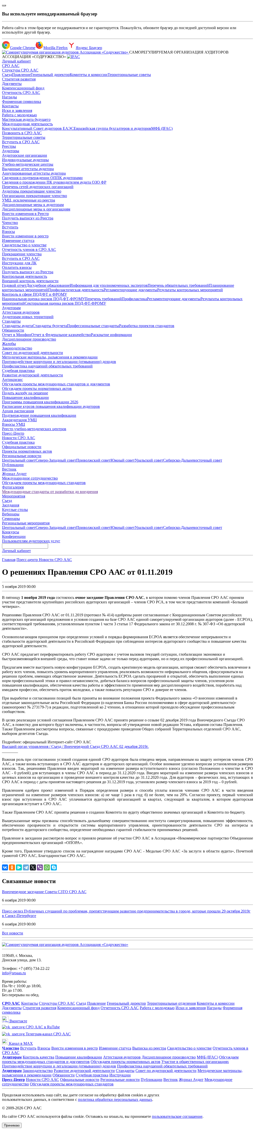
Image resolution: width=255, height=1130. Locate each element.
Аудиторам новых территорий (28, 317)
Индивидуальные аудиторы (25, 160)
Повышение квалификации (25, 397)
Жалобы (9, 344)
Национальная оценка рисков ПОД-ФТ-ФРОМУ (43, 299)
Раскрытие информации (111, 335)
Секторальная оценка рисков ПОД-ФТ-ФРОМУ (65, 303)
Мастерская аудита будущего (26, 119)
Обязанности (13, 330)
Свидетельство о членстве (24, 245)
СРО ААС (10, 66)
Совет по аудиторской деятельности (32, 353)
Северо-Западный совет (56, 460)
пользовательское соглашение (177, 1116)
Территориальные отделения (171, 1003)
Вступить (10, 227)
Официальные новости (21, 447)
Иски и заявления (17, 110)
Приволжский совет (93, 460)
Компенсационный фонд (23, 88)
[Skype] (54, 867)
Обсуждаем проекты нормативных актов (37, 388)
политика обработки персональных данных (115, 1099)
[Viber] (40, 867)
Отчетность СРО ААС (21, 92)
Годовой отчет (14, 285)
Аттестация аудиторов (21, 312)
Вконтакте (17, 1021)
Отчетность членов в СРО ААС (29, 249)
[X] (33, 867)
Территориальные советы (129, 74)
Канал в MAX (20, 1043)
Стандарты (11, 321)
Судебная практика (18, 370)
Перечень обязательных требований (178, 285)
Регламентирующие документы (130, 290)
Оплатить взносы (17, 267)
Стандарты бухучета (50, 326)
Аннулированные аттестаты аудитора (34, 173)
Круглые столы (15, 509)
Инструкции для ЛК (19, 263)
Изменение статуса (18, 240)
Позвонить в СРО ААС (22, 133)
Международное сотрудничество (30, 478)
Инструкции (120, 1075)
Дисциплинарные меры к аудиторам (33, 205)
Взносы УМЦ (13, 424)
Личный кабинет (16, 61)
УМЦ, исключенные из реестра (28, 200)
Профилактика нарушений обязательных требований (47, 366)
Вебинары (10, 514)
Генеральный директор (50, 74)
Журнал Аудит (14, 474)
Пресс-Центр (13, 433)
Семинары (11, 518)
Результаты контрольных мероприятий (190, 290)
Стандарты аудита (17, 326)
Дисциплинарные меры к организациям (36, 209)
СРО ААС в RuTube (42, 1027)
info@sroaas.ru (14, 973)
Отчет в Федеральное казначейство (61, 335)
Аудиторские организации (24, 155)
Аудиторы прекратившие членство (31, 191)
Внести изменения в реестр (74, 1048)
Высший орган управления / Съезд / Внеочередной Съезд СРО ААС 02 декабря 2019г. (75, 746)
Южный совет (123, 460)
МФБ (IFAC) (162, 128)
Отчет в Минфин (16, 335)
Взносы (8, 231)
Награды (9, 97)
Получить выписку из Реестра (27, 218)
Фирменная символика (21, 101)
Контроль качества (38, 1057)
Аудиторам (11, 308)
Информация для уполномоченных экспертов (109, 285)
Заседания (10, 505)
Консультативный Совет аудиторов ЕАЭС (38, 128)
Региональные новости (21, 456)
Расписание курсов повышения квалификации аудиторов (51, 406)
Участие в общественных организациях (195, 1061)
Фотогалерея (13, 487)
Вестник (9, 469)
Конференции (14, 536)
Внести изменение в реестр (25, 236)
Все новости (12, 933)
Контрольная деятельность (24, 276)
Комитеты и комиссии (89, 74)
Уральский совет (149, 460)
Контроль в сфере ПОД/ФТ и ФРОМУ (34, 294)
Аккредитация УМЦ (19, 420)
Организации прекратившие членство (34, 196)
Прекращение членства (22, 254)
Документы (12, 83)
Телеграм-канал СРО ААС (48, 1034)
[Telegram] (26, 867)
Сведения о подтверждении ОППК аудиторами (42, 178)
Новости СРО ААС (18, 438)
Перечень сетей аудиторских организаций (37, 187)
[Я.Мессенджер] (19, 867)
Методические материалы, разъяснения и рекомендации (50, 357)
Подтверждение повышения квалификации (39, 415)
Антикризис (12, 379)
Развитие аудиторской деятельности (32, 375)
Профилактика (134, 299)
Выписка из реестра (149, 1048)
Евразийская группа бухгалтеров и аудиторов (112, 128)
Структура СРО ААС (20, 70)
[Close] (4, 5)
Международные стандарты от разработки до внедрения (50, 492)
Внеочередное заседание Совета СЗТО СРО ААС (44, 892)
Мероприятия (13, 496)
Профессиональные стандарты (93, 326)
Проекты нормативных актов (27, 451)
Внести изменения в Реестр (25, 214)
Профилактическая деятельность (76, 290)
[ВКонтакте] (5, 867)
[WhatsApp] (47, 867)
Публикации (13, 465)
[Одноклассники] (12, 867)
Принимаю (12, 1125)
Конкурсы (10, 532)
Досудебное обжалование (48, 285)
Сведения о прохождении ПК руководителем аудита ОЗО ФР (54, 182)
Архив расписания (18, 411)
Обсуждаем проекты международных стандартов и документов (56, 384)
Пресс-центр (27, 560)
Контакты (10, 106)
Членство (10, 222)
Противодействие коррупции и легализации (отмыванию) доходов (59, 361)
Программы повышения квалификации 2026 (40, 402)
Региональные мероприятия (26, 523)
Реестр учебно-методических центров (34, 429)
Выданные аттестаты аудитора (28, 169)
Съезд (7, 74)
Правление (21, 74)
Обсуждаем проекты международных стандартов (44, 483)
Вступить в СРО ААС (21, 142)
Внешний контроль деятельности (30, 281)
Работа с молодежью (19, 115)
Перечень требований (103, 299)
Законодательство (17, 348)
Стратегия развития (19, 79)
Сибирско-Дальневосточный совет (192, 460)
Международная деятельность (27, 124)
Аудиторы (10, 151)
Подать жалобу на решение (25, 393)
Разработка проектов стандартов (146, 326)
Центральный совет (19, 460)
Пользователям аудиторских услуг (31, 541)
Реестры (9, 146)
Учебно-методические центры (27, 164)
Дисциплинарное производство (29, 339)
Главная (8, 560)
